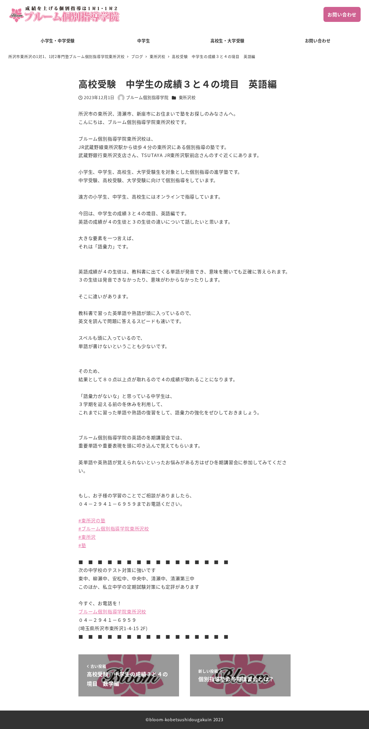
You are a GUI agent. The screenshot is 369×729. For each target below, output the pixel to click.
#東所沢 (87, 536)
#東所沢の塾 (92, 520)
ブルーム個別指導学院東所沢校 (112, 611)
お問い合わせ (342, 14)
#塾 (82, 545)
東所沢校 (187, 97)
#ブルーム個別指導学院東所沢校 (113, 528)
